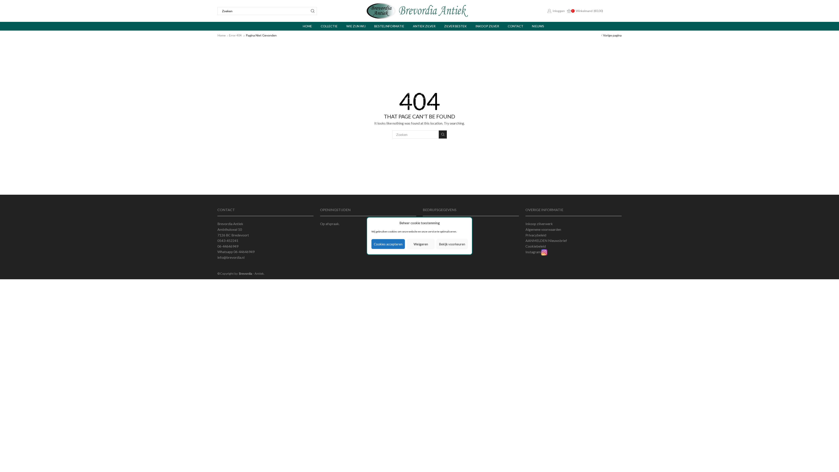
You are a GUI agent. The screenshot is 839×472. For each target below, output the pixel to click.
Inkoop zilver (487, 26)
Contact (515, 26)
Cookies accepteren (388, 244)
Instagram (533, 252)
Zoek (443, 134)
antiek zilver (424, 26)
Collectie (329, 26)
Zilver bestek (455, 26)
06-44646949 (244, 252)
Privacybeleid (535, 235)
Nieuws (538, 26)
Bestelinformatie (389, 26)
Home (307, 26)
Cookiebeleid (535, 246)
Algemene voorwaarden (543, 229)
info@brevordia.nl (230, 257)
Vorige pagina (612, 35)
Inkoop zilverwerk (539, 224)
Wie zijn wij (356, 26)
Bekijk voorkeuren (452, 244)
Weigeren (421, 244)
